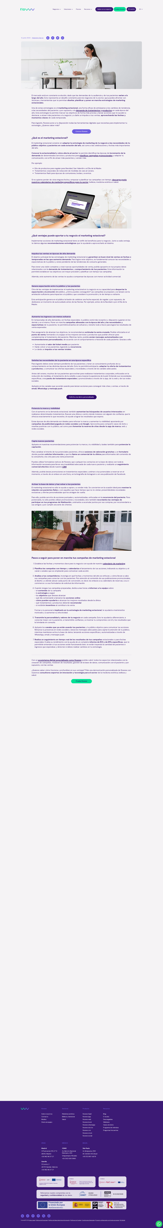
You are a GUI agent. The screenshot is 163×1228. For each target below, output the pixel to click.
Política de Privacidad (42, 1220)
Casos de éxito (108, 1125)
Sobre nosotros (46, 1114)
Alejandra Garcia (37, 38)
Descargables (108, 1119)
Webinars (106, 1122)
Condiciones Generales (88, 1220)
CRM (64, 467)
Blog (104, 1114)
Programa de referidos (111, 1128)
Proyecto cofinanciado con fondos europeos (107, 1220)
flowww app (87, 1117)
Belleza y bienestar (68, 1117)
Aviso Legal (32, 1220)
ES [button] (140, 9)
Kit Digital (122, 1220)
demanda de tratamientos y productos (94, 110)
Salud (70, 873)
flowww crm (87, 1130)
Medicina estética (75, 730)
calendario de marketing (114, 563)
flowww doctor (88, 1128)
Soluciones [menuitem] (67, 9)
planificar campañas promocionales (96, 155)
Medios (43, 1119)
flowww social (87, 1136)
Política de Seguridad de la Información (59, 1220)
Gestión (92, 837)
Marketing (85, 730)
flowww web (87, 1119)
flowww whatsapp (89, 1125)
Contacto (44, 1117)
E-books (106, 1117)
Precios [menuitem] (78, 9)
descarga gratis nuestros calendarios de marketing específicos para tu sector (79, 180)
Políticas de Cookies (75, 1220)
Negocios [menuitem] (56, 9)
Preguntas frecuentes (110, 1130)
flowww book (87, 1122)
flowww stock (87, 1133)
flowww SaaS (87, 1114)
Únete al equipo (46, 1122)
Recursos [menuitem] (87, 9)
